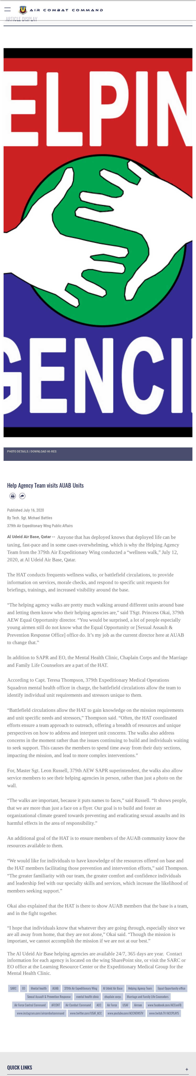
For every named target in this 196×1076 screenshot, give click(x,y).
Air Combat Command (78, 1005)
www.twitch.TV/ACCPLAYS (164, 1013)
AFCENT (55, 1005)
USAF (125, 1005)
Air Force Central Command (30, 1005)
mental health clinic (87, 996)
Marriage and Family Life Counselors (148, 996)
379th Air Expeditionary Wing (80, 988)
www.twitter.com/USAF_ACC (86, 1013)
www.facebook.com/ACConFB (164, 1005)
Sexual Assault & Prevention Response (49, 996)
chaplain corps (112, 996)
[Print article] (13, 496)
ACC (99, 1005)
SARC (13, 988)
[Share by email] (22, 496)
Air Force (112, 1005)
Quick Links (19, 1067)
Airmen (138, 1005)
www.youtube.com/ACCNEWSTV (125, 1013)
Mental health (39, 988)
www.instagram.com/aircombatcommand (40, 1013)
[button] (8, 10)
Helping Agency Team (140, 988)
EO (23, 988)
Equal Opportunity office (171, 988)
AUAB (55, 988)
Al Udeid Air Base (112, 988)
